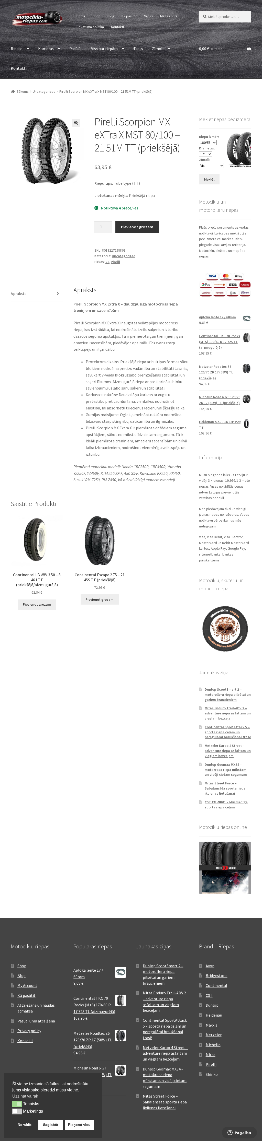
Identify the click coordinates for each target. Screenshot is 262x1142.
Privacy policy (29, 1030)
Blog (110, 16)
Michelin (213, 1044)
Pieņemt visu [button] (79, 1125)
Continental (216, 985)
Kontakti (117, 27)
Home (81, 16)
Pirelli (115, 262)
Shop (97, 16)
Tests (138, 48)
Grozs (148, 16)
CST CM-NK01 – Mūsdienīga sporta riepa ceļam (226, 804)
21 (107, 262)
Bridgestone (216, 975)
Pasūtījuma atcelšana (36, 1020)
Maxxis (211, 1025)
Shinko (212, 1074)
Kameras (46, 48)
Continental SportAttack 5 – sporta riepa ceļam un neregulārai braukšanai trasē (228, 732)
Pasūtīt (75, 48)
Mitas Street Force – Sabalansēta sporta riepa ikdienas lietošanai (225, 788)
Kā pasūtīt (129, 16)
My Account (27, 985)
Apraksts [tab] (18, 293)
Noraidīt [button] (24, 1125)
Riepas (17, 48)
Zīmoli (157, 48)
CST (209, 995)
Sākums (23, 91)
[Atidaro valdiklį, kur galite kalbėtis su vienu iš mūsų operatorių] (239, 1133)
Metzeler (214, 1034)
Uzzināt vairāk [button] (25, 1096)
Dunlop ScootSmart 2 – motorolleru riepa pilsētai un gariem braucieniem (228, 694)
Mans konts (169, 16)
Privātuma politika (90, 27)
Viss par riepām (104, 48)
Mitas (210, 1054)
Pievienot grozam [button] (37, 604)
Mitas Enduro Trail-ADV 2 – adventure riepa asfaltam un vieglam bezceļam (228, 713)
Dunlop (212, 1005)
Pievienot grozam (137, 226)
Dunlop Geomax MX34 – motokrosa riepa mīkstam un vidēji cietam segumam (226, 769)
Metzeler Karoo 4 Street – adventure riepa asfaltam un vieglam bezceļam (228, 750)
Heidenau (214, 1015)
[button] (76, 123)
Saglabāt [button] (50, 1125)
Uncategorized (44, 91)
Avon (210, 965)
